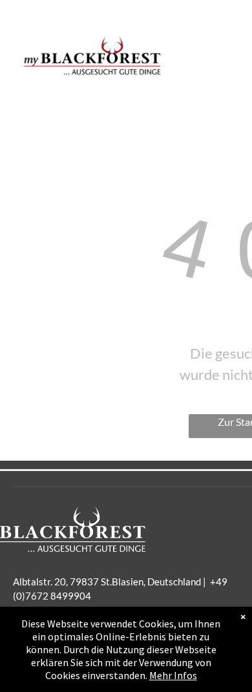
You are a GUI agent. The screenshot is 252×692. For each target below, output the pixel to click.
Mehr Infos (173, 675)
